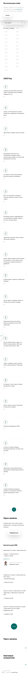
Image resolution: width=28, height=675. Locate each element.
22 (9, 509)
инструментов (18, 9)
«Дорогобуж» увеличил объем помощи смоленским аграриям (14, 239)
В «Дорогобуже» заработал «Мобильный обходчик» (14, 281)
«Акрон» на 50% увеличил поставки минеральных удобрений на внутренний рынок (14, 114)
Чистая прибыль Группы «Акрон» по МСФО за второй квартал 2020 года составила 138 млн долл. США (14, 344)
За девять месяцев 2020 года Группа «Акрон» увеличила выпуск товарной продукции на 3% (14, 93)
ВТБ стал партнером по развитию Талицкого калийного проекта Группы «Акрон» (14, 197)
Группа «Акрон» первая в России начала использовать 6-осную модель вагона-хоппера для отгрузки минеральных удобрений (14, 260)
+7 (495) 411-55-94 (13, 554)
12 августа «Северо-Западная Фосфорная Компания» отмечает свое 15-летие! (14, 449)
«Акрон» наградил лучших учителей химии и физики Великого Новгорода (14, 365)
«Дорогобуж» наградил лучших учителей (14, 134)
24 (18, 509)
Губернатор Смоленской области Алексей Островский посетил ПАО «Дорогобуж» (14, 323)
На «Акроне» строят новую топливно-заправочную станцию (14, 386)
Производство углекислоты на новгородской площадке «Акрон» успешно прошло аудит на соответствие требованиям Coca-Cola (14, 155)
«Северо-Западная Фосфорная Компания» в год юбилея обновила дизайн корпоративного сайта (14, 491)
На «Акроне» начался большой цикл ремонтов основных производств (14, 176)
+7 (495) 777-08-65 (8, 556)
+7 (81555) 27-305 (8, 614)
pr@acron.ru (7, 559)
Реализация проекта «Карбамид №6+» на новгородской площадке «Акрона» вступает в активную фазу (14, 218)
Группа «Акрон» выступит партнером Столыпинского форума (14, 407)
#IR (4, 96)
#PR (4, 117)
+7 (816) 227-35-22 (8, 582)
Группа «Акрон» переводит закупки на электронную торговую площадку (14, 302)
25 (22, 509)
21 (5, 509)
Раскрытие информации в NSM (14, 428)
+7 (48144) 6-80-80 (8, 598)
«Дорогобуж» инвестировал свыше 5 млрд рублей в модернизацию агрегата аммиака (14, 470)
